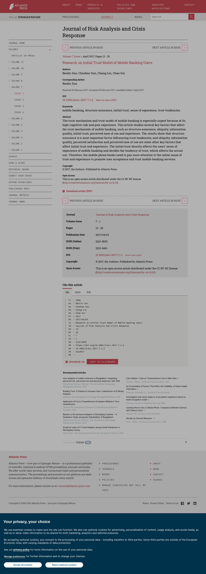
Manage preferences (14, 556)
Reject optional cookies (64, 565)
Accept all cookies (22, 565)
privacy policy (21, 549)
